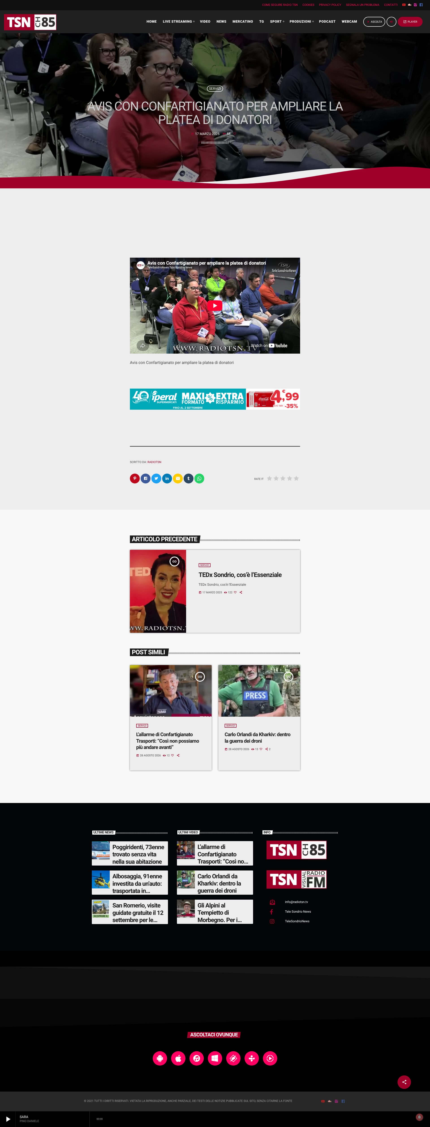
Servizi (215, 89)
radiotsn (154, 462)
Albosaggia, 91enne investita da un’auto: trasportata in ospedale (137, 887)
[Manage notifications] (419, 1117)
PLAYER (410, 22)
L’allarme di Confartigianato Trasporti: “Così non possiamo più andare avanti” (167, 741)
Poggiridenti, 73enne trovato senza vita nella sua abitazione (138, 854)
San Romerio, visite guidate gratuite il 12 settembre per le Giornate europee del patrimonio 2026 (138, 920)
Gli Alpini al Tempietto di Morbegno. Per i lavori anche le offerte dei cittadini (221, 920)
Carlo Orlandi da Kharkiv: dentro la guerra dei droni (219, 883)
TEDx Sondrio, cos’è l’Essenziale (240, 575)
